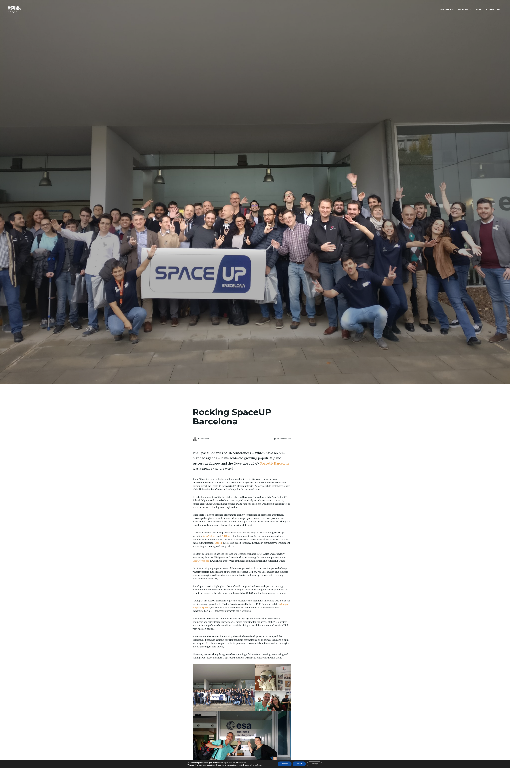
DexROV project (201, 560)
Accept (285, 764)
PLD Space (227, 536)
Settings (314, 764)
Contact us (493, 9)
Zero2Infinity (210, 536)
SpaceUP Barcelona (274, 463)
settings (258, 765)
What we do (465, 9)
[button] (224, 687)
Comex (218, 543)
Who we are (447, 9)
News (479, 9)
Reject (299, 764)
